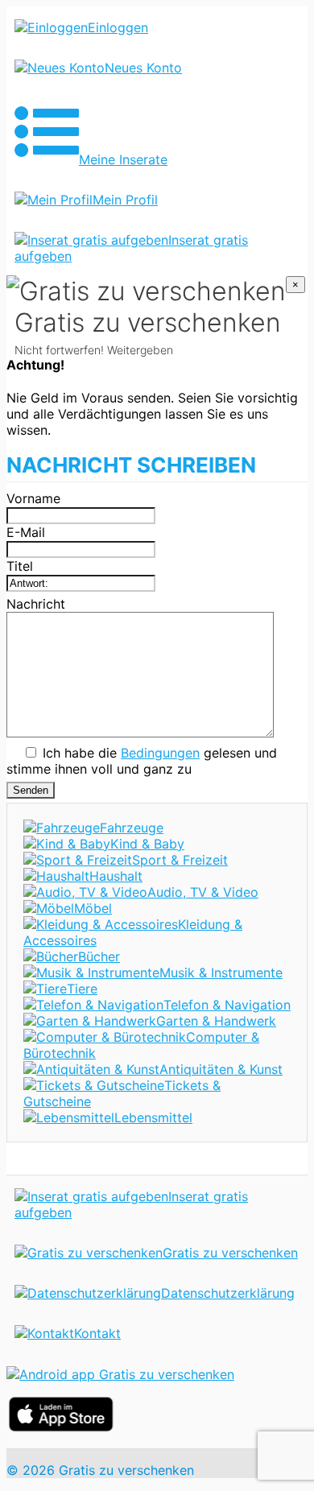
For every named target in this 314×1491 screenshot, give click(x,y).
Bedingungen (160, 753)
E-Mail (25, 532)
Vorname (33, 498)
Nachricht (35, 604)
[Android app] (120, 1374)
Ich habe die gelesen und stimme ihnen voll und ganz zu (141, 761)
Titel (19, 566)
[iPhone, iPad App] (60, 1427)
